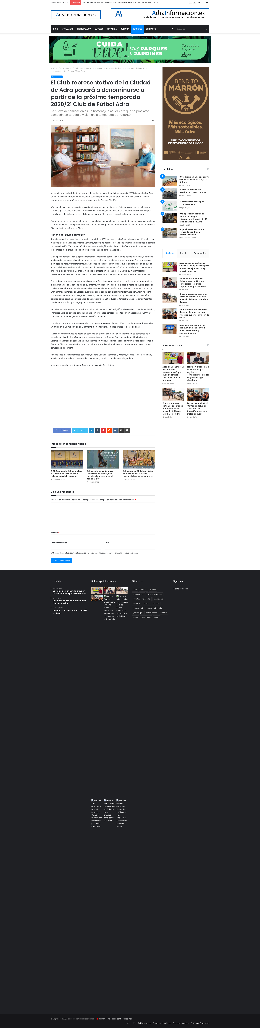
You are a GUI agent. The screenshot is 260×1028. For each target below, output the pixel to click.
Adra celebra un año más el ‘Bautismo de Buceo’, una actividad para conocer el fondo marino (100, 475)
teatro (156, 617)
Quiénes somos (144, 1023)
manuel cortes (151, 613)
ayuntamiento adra (155, 594)
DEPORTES (137, 29)
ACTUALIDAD (68, 29)
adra (135, 590)
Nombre (55, 532)
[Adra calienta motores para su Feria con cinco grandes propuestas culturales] (110, 810)
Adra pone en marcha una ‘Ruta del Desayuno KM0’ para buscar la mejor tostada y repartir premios (194, 267)
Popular (184, 253)
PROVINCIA (112, 29)
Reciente (170, 253)
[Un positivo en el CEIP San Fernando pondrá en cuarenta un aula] (169, 233)
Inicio (54, 68)
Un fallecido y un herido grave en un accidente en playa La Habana (194, 180)
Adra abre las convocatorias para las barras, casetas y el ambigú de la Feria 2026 (116, 2)
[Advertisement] (103, 398)
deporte (156, 603)
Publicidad (166, 1023)
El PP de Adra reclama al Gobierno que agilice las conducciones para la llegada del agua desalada (192, 282)
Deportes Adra (65, 68)
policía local (146, 617)
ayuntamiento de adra (142, 599)
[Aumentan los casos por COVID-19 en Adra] (169, 206)
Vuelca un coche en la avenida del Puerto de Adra (193, 191)
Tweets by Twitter (180, 589)
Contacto (157, 1023)
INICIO (55, 29)
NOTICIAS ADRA (84, 29)
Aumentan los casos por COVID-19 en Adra (191, 203)
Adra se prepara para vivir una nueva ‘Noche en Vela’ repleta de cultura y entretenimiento (192, 329)
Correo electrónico (60, 543)
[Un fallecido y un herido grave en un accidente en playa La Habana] (169, 181)
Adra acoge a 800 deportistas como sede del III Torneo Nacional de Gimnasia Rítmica (138, 474)
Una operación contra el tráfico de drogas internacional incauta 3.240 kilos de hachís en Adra (193, 217)
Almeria (143, 590)
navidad (163, 613)
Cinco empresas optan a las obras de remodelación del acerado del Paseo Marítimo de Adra (193, 298)
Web (107, 543)
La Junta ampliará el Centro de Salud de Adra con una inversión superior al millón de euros (194, 313)
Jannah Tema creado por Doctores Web (115, 1019)
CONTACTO (151, 29)
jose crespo (138, 613)
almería (153, 590)
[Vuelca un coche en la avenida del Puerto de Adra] (169, 193)
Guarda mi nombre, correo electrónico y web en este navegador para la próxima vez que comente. (95, 553)
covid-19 (137, 603)
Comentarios (200, 253)
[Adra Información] (76, 14)
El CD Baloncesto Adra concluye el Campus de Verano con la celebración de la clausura (66, 474)
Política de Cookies (181, 1023)
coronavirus (158, 599)
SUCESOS (99, 29)
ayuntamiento (139, 594)
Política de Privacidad (200, 1023)
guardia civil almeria (154, 608)
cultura (146, 603)
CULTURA (125, 29)
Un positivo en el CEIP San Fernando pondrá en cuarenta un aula (191, 232)
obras (136, 617)
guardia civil (138, 608)
